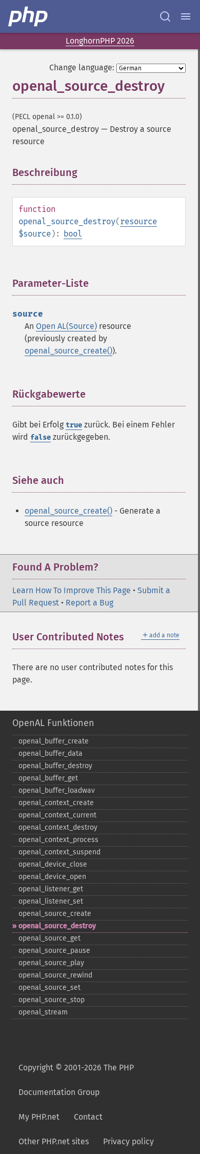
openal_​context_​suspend (59, 852)
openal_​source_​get (49, 938)
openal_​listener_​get (50, 889)
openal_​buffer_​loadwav (56, 790)
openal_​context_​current (57, 815)
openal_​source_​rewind (55, 975)
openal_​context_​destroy (57, 827)
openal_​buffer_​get (48, 778)
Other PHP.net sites (53, 1141)
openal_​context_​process (58, 839)
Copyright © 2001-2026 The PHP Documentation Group (76, 1080)
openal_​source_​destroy (57, 926)
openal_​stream (43, 1012)
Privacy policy (128, 1141)
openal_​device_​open (52, 876)
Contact (88, 1117)
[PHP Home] (28, 16)
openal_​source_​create (54, 913)
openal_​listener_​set (50, 901)
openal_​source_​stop (51, 999)
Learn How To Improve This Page (71, 590)
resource (138, 221)
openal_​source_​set (49, 987)
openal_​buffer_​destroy (55, 765)
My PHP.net (38, 1117)
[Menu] (185, 16)
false (40, 437)
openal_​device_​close (52, 864)
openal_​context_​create (56, 802)
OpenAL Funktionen (53, 723)
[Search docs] (165, 16)
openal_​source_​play (51, 963)
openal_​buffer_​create (53, 741)
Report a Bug (89, 603)
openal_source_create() (68, 351)
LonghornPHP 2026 (100, 41)
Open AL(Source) (66, 326)
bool (73, 234)
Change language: (81, 67)
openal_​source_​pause (54, 950)
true (74, 425)
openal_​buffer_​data (50, 753)
